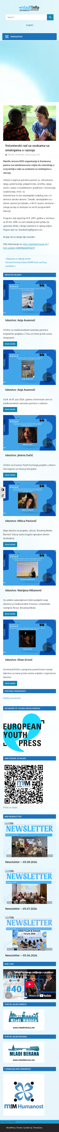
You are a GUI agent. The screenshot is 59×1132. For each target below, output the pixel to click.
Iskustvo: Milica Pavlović (21, 521)
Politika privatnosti (12, 698)
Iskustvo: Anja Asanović (20, 320)
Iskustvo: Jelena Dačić (19, 455)
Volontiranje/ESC (32, 155)
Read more (10, 344)
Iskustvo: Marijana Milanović (23, 590)
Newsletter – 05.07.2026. (21, 908)
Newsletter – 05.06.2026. (21, 955)
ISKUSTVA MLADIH (13, 275)
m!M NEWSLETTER (13, 816)
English (29, 25)
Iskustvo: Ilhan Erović (19, 659)
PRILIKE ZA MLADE (16, 155)
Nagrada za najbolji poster (18, 258)
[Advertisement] (29, 71)
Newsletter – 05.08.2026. (21, 862)
